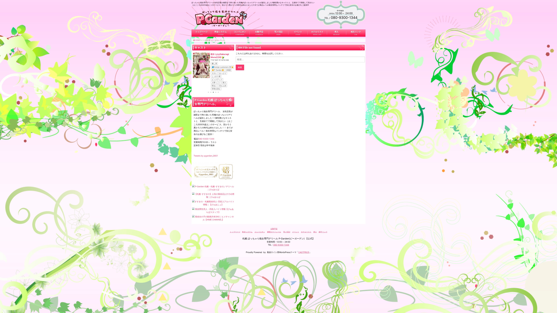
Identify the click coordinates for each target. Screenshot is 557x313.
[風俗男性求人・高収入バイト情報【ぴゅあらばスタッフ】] (213, 210)
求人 (336, 32)
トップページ (201, 32)
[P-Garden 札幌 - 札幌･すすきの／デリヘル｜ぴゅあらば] (213, 187)
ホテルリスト (317, 32)
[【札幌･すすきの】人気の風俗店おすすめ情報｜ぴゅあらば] (213, 195)
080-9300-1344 (206, 139)
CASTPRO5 (303, 252)
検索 (240, 67)
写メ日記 (278, 32)
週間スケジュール (274, 232)
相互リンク (356, 32)
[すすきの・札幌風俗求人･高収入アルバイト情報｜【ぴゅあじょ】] (213, 203)
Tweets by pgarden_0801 (206, 155)
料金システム (221, 32)
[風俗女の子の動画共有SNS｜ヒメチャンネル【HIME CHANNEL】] (213, 218)
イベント (298, 32)
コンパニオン (240, 32)
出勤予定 (259, 32)
